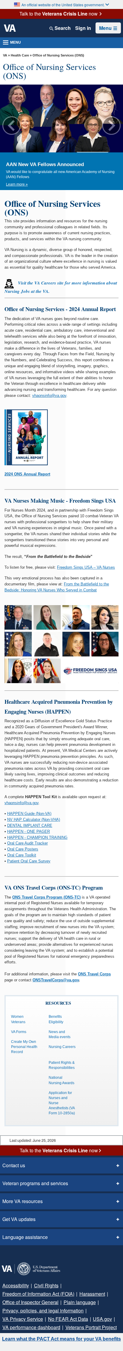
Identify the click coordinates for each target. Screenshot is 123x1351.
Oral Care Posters (22, 849)
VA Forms (18, 1032)
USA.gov (102, 1318)
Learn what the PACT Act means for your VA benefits (61, 1338)
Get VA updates (19, 1219)
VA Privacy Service (22, 1318)
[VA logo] (10, 28)
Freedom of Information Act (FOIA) (38, 1293)
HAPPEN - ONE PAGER (28, 831)
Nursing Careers (62, 1047)
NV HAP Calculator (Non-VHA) (33, 819)
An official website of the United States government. (62, 4)
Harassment (92, 1293)
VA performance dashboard (31, 1327)
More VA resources (22, 1201)
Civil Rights (46, 1285)
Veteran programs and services (35, 1183)
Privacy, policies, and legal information (43, 1310)
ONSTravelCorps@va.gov (56, 980)
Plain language (80, 1302)
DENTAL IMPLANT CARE (29, 825)
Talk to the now (58, 13)
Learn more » (17, 184)
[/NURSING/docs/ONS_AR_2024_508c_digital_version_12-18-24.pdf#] (26, 437)
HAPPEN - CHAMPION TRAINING (37, 837)
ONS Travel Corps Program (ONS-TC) (46, 897)
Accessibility (15, 1285)
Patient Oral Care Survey (28, 861)
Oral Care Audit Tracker (27, 843)
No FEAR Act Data (68, 1318)
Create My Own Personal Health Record (24, 1047)
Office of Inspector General (30, 1302)
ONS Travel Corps (94, 974)
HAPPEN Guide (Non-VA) (29, 813)
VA (5, 55)
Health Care (20, 55)
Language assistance (25, 1237)
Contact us (13, 1165)
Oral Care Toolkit (21, 855)
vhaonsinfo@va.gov (49, 395)
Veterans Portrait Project (91, 1327)
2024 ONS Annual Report (27, 474)
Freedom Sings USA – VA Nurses (86, 567)
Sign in (83, 28)
